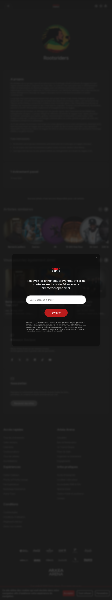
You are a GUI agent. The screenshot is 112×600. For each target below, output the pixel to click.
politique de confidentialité (54, 331)
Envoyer (56, 312)
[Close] (96, 257)
